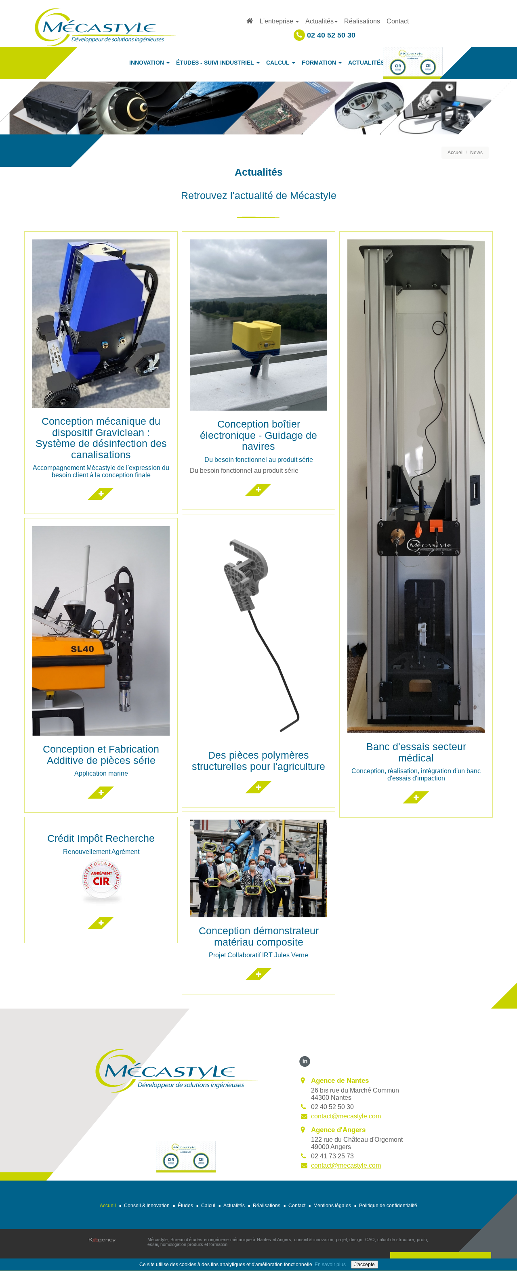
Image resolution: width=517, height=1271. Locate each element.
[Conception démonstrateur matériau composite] (258, 978)
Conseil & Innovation (147, 1205)
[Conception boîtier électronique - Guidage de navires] (258, 494)
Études (185, 1205)
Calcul (208, 1205)
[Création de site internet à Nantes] (102, 1239)
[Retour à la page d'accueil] (105, 26)
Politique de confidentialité (388, 1205)
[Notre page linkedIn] (305, 1060)
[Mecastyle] (176, 1070)
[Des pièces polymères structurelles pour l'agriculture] (258, 791)
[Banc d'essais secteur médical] (416, 802)
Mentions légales (332, 1205)
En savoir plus (330, 1264)
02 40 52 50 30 (330, 35)
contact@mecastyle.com (346, 1116)
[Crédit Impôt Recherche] (101, 927)
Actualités (234, 1205)
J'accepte (364, 1264)
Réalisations (362, 21)
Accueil (456, 152)
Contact (398, 21)
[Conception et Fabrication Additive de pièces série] (101, 797)
